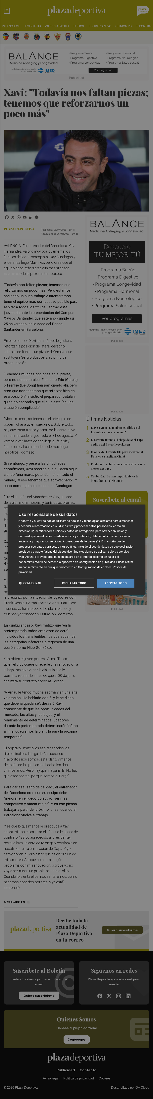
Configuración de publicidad (97, 562)
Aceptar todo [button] (116, 583)
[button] (30, 583)
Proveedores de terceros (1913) (84, 541)
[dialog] (76, 549)
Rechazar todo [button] (74, 583)
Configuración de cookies (95, 567)
